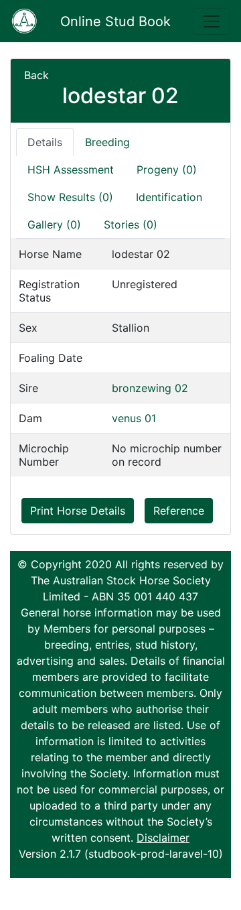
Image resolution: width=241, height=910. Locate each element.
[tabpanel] (120, 357)
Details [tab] (44, 142)
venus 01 (134, 418)
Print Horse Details (77, 510)
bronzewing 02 (150, 388)
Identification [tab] (169, 197)
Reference (178, 510)
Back (36, 75)
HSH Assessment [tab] (70, 169)
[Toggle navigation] (211, 21)
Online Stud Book (115, 21)
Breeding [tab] (107, 142)
